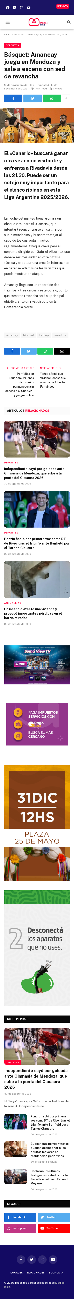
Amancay (12, 335)
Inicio (7, 34)
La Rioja (44, 335)
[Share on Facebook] (13, 98)
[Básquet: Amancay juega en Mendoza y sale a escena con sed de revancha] (37, 125)
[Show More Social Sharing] (66, 98)
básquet (28, 335)
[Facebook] (7, 7)
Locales (16, 1272)
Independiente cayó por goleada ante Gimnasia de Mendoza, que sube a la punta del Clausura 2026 (34, 473)
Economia (56, 1272)
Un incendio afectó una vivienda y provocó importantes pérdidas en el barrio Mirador (33, 613)
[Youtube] (28, 7)
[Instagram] (21, 7)
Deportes (12, 45)
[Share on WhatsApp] (52, 98)
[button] (7, 22)
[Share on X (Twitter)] (32, 98)
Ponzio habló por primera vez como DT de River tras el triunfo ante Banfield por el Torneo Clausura (37, 543)
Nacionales (36, 1272)
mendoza (60, 335)
